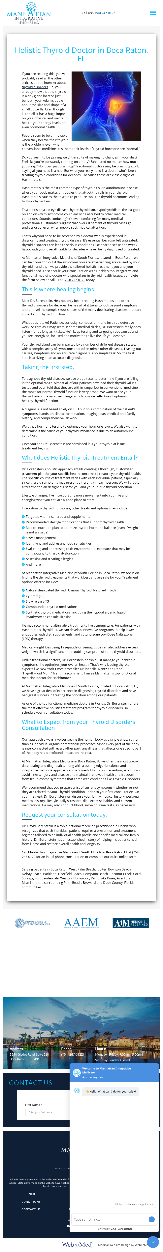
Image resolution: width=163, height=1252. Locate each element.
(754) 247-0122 (104, 13)
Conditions (31, 1202)
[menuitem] (31, 1194)
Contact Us (31, 1209)
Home (31, 1194)
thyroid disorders (35, 87)
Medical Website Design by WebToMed (124, 1245)
